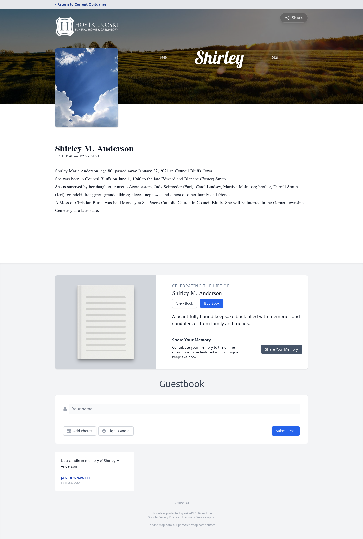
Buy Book (211, 303)
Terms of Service (194, 517)
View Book (184, 303)
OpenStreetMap (187, 525)
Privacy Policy (167, 517)
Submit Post (286, 430)
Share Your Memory (281, 349)
